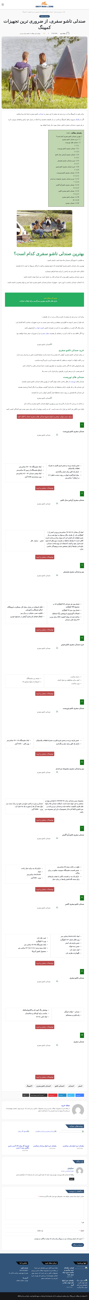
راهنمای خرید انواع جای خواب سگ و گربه (68, 1283)
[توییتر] (63, 1114)
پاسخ (71, 1179)
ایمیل (82, 1230)
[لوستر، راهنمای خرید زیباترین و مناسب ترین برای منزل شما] (81, 1271)
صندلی (41, 114)
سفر (79, 1086)
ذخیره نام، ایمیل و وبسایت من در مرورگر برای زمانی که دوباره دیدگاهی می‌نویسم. (58, 1238)
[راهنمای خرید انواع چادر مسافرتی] (72, 1137)
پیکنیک (77, 119)
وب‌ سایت (40, 1230)
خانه (64, 12)
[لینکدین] (60, 1114)
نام (82, 1222)
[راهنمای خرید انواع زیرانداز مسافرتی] (44, 1137)
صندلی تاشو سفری (43, 1086)
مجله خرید (63, 33)
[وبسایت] (68, 1114)
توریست (73, 381)
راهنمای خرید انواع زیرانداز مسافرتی (45, 1146)
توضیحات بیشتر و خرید (44, 488)
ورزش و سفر (58, 12)
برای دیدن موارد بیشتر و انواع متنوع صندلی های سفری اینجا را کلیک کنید (45, 417)
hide (68, 133)
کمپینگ (28, 1086)
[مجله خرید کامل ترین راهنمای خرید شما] (44, 5)
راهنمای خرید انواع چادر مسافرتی (73, 1146)
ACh (19, 1296)
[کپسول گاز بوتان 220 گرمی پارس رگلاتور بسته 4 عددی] (17, 1137)
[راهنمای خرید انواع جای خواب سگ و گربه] (81, 1283)
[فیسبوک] (66, 1114)
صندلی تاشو (59, 1086)
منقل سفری (45, 333)
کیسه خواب (40, 328)
